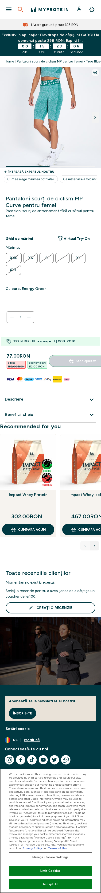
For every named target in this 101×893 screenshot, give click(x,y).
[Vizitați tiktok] (32, 759)
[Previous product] (85, 545)
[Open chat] (65, 759)
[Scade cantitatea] (12, 317)
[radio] (14, 258)
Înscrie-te (22, 713)
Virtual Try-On (77, 239)
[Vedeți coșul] (92, 9)
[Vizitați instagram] (9, 759)
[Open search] (20, 9)
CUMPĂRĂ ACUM (32, 529)
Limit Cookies (50, 871)
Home (9, 61)
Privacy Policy (32, 848)
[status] (20, 317)
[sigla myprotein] (49, 9)
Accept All (50, 884)
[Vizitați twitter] (54, 759)
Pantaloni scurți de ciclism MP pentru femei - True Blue (59, 61)
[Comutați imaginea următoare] (95, 117)
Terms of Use (57, 848)
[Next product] (94, 545)
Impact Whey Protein (28, 495)
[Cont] (79, 9)
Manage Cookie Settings (50, 857)
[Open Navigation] (8, 9)
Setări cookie (18, 729)
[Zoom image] (95, 72)
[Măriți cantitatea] (29, 317)
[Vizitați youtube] (43, 759)
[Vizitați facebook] (20, 759)
